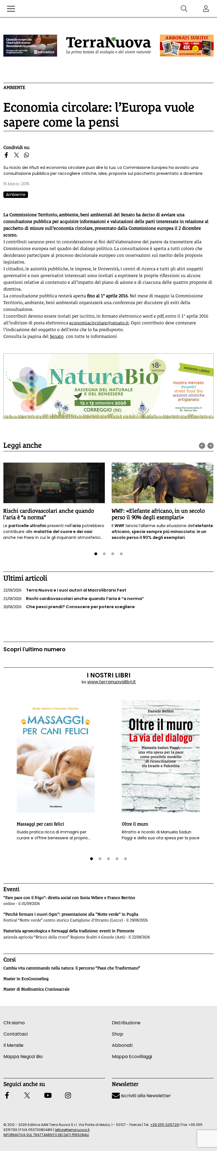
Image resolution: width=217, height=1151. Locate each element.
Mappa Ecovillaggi (132, 1056)
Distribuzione (126, 1023)
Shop (117, 1034)
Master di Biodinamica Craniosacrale (36, 989)
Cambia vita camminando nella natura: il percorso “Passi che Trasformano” (71, 968)
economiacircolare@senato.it (99, 322)
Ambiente (14, 87)
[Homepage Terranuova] (108, 45)
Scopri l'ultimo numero (34, 649)
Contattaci (15, 1034)
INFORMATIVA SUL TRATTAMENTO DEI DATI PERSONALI (46, 1134)
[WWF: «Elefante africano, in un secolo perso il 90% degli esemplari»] (162, 483)
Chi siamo (14, 1023)
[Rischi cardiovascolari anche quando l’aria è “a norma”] (54, 483)
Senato (57, 336)
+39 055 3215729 (164, 1124)
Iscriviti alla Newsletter (145, 1095)
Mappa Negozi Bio (23, 1056)
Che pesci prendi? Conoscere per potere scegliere (69, 607)
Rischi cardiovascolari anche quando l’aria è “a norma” (73, 598)
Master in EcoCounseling (26, 978)
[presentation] (202, 445)
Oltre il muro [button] (135, 824)
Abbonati (122, 1045)
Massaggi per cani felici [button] (40, 824)
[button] (11, 8)
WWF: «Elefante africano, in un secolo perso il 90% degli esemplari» (158, 514)
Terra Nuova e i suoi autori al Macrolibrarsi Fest (64, 590)
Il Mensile (13, 1045)
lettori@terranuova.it (72, 1129)
